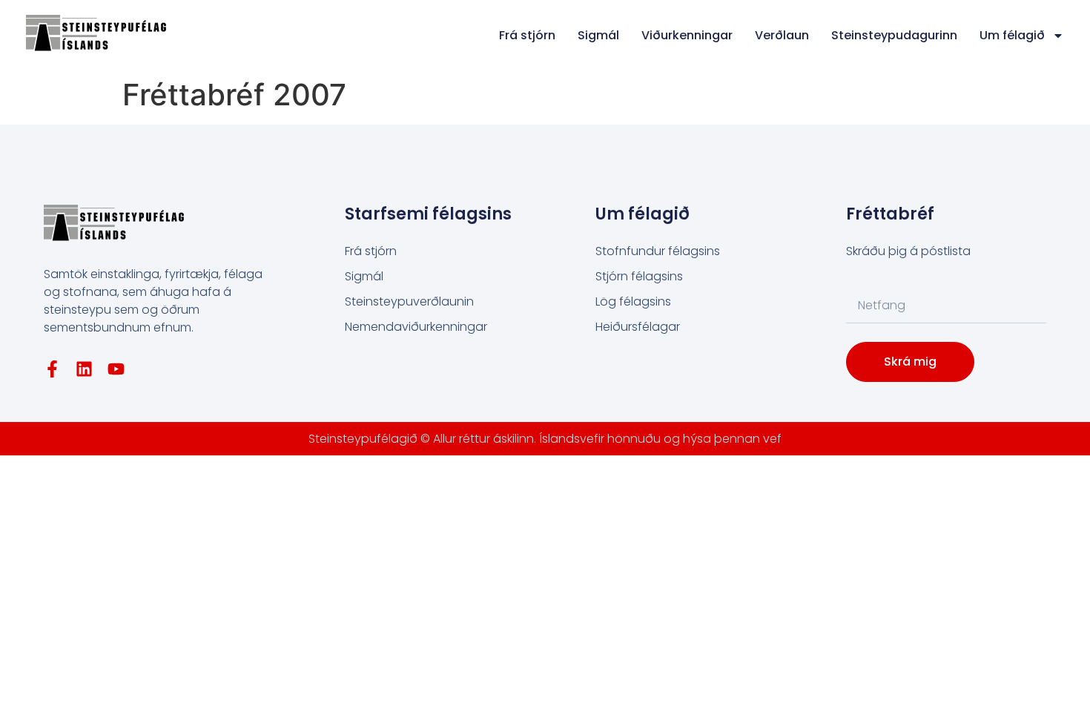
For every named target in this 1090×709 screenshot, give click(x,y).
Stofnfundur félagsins (657, 251)
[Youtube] (116, 368)
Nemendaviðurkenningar (416, 326)
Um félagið (1012, 35)
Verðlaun (782, 35)
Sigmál (598, 35)
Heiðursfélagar (637, 326)
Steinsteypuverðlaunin (409, 301)
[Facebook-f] (52, 368)
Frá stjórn (527, 35)
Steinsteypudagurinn (894, 35)
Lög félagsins (633, 301)
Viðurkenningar (687, 35)
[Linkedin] (84, 368)
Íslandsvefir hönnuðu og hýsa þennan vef (660, 438)
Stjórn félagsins (639, 276)
